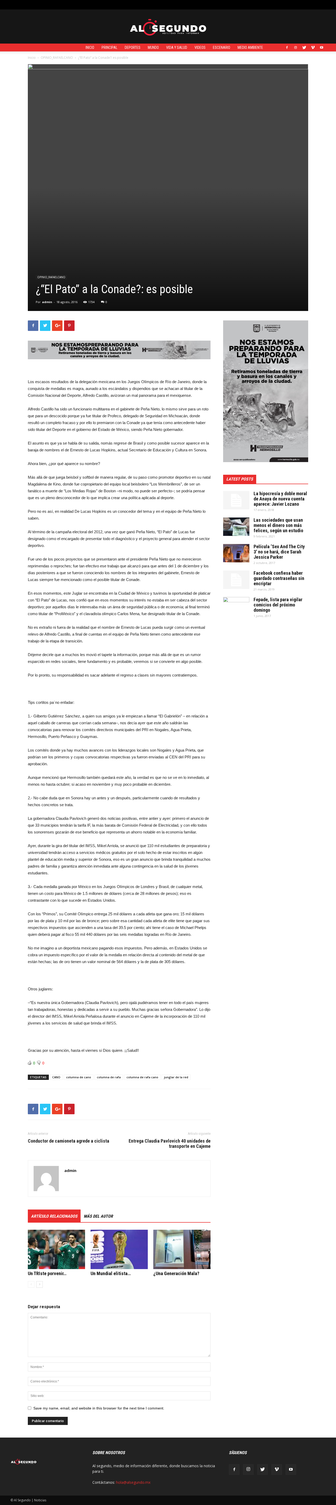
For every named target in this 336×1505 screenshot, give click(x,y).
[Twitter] (304, 47)
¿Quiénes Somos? (131, 5)
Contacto (105, 5)
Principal (109, 47)
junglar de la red (176, 1077)
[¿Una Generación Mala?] (182, 1249)
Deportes (132, 47)
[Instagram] (296, 47)
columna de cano (78, 1077)
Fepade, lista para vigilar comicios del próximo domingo (278, 605)
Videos (200, 47)
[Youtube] (322, 47)
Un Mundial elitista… (111, 1273)
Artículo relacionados (54, 1216)
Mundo (153, 47)
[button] (322, 5)
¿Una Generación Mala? (176, 1273)
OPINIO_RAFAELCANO (57, 57)
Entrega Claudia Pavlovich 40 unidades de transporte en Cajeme (170, 1143)
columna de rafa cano (142, 1077)
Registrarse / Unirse (77, 5)
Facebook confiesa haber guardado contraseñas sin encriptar (279, 578)
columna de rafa (109, 1077)
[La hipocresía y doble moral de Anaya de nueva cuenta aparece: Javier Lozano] (236, 500)
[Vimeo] (313, 47)
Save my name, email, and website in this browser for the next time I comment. (98, 1408)
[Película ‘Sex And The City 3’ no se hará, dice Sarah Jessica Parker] (236, 553)
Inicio (90, 47)
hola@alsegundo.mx (133, 1482)
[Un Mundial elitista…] (119, 1249)
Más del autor (98, 1216)
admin (47, 302)
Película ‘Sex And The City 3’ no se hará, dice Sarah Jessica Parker (279, 552)
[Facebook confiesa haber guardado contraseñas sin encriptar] (236, 580)
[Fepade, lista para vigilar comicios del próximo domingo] (236, 606)
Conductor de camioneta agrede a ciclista (68, 1141)
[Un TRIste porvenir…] (56, 1249)
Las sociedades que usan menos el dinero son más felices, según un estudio (278, 525)
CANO (56, 1077)
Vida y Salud (176, 47)
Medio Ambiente (250, 47)
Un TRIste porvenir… (47, 1273)
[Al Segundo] (168, 27)
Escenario (221, 47)
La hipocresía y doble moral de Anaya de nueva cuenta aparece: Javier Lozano (280, 499)
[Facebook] (287, 47)
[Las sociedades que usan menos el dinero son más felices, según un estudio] (236, 526)
